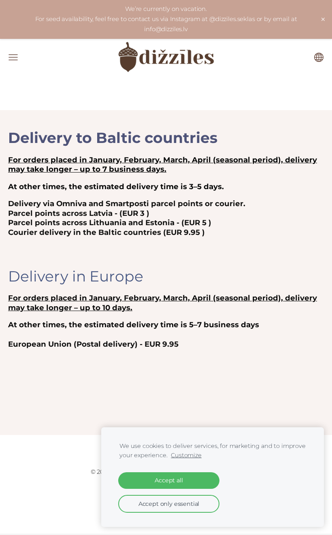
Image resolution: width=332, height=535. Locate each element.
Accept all (169, 480)
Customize (186, 455)
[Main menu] (13, 57)
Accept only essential (169, 503)
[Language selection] (319, 57)
